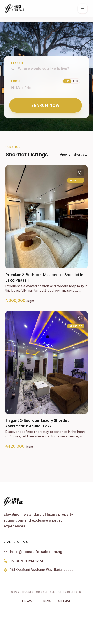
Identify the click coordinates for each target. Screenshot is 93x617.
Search (17, 63)
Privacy (28, 600)
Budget (17, 81)
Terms (46, 600)
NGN (67, 81)
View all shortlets (74, 154)
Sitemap (64, 600)
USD (75, 81)
